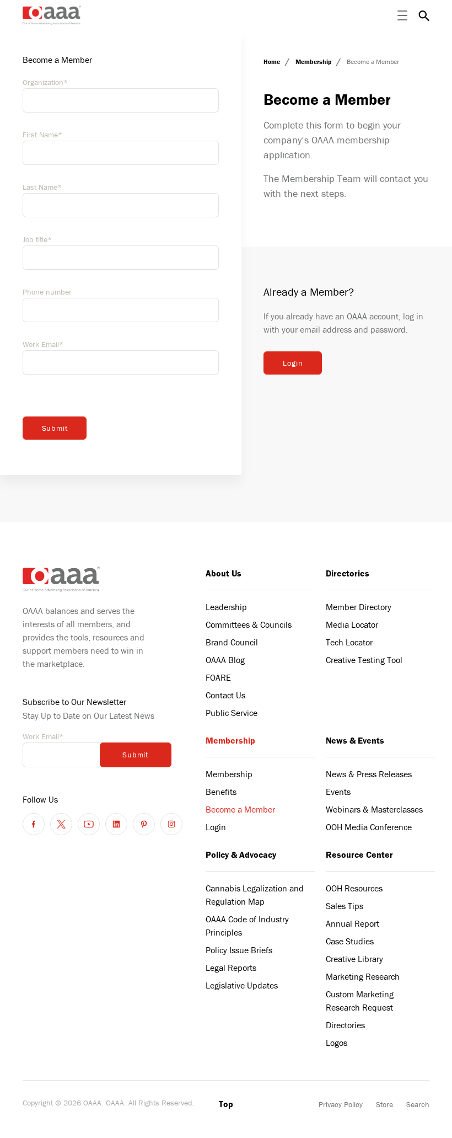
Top (226, 1103)
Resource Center (359, 854)
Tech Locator (349, 642)
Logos (336, 1042)
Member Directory (358, 606)
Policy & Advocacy (241, 854)
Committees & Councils (249, 624)
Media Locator (352, 624)
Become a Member (240, 809)
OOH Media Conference (369, 826)
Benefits (221, 791)
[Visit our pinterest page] (144, 824)
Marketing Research (363, 976)
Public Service (231, 712)
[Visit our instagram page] (171, 824)
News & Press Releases (369, 773)
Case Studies (350, 941)
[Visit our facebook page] (34, 824)
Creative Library (354, 958)
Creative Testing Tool (364, 659)
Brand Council (232, 642)
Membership (314, 61)
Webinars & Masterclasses (374, 809)
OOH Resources (354, 888)
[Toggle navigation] (402, 15)
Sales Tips (344, 905)
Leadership (226, 606)
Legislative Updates (242, 985)
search (423, 15)
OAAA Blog (225, 659)
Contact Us (225, 695)
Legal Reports (231, 967)
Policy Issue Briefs (239, 949)
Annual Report (352, 923)
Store (384, 1104)
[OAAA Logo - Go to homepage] (52, 15)
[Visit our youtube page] (89, 824)
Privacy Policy (341, 1104)
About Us (223, 573)
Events (338, 791)
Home (272, 61)
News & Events (355, 740)
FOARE (218, 677)
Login (293, 363)
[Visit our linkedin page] (116, 824)
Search (417, 1104)
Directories (347, 573)
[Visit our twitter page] (61, 824)
